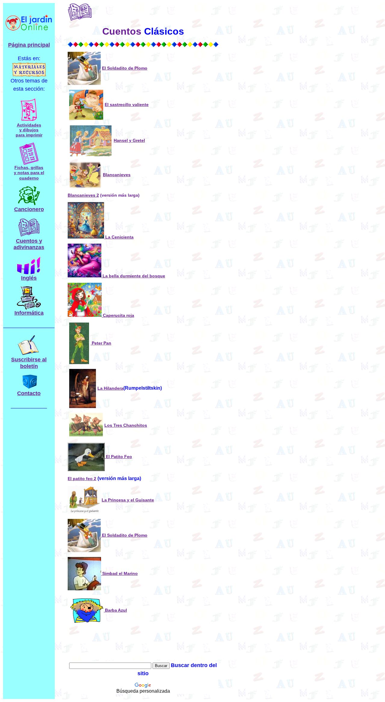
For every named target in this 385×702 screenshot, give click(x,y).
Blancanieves (117, 174)
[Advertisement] (269, 469)
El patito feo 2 (82, 478)
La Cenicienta (119, 237)
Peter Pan (101, 343)
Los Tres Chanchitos (125, 425)
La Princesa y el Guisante (128, 500)
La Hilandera (110, 388)
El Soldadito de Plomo (124, 68)
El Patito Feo (118, 456)
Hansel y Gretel (129, 140)
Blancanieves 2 (83, 195)
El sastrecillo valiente (127, 104)
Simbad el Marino (119, 573)
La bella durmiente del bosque (133, 275)
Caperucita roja (118, 315)
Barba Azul (115, 610)
